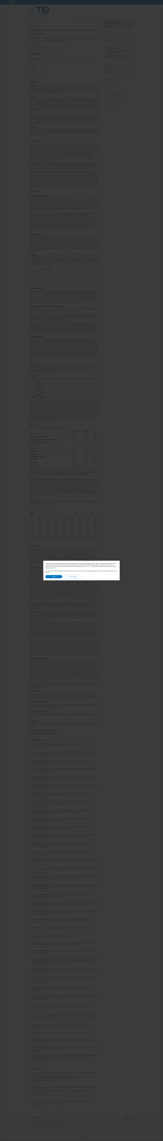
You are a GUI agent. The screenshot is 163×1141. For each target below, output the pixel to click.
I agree (54, 577)
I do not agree (73, 577)
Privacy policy (87, 566)
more (54, 568)
